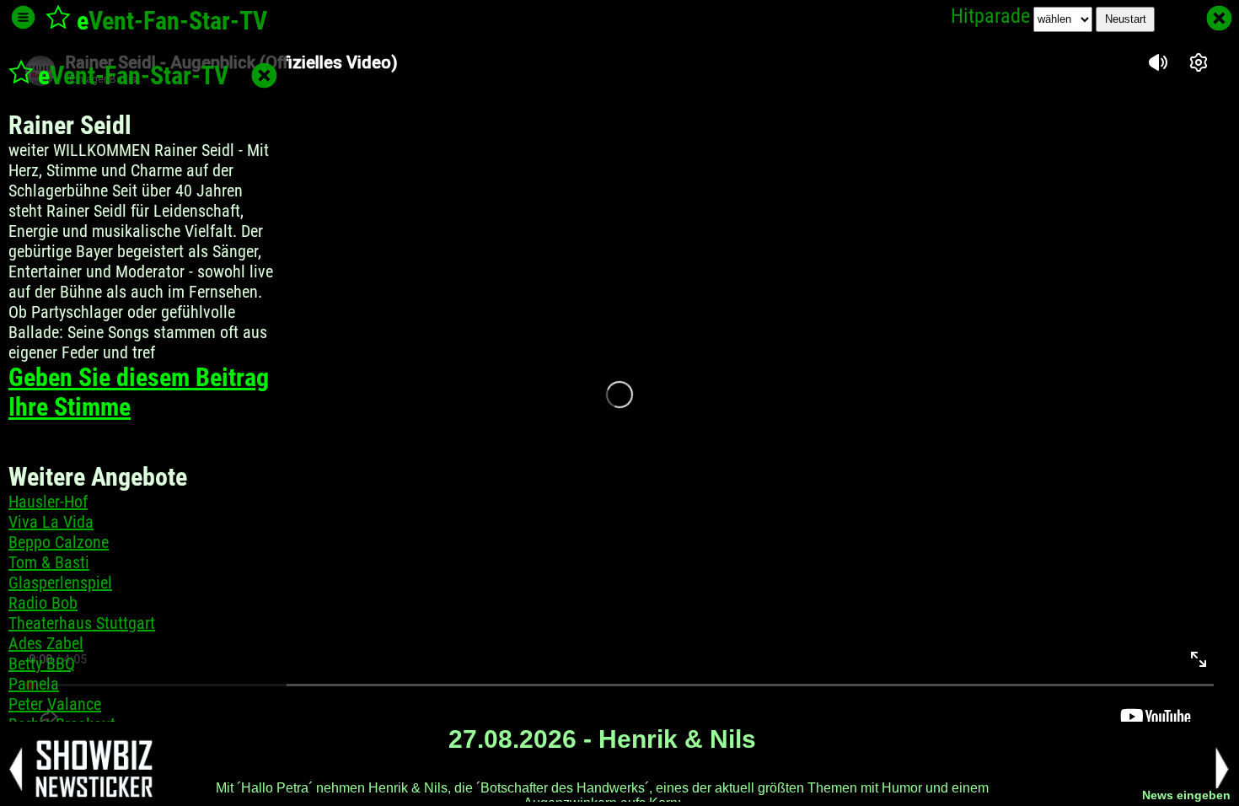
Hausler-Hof (48, 502)
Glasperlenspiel (60, 582)
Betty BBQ (41, 663)
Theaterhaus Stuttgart (81, 623)
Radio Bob (43, 603)
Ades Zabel (45, 643)
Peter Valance (54, 704)
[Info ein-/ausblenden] (23, 17)
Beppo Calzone (58, 542)
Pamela (33, 684)
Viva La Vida (51, 522)
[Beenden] (1219, 18)
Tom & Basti (48, 562)
